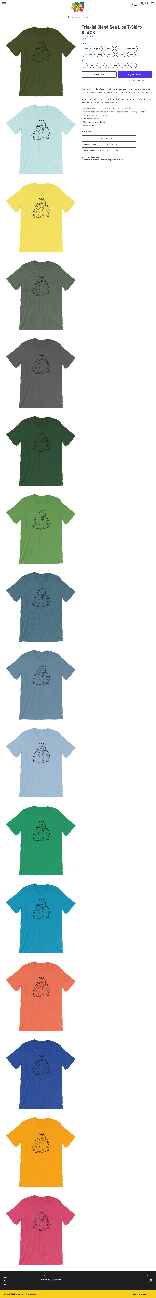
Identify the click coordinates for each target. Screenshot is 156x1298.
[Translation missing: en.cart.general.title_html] (152, 3)
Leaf (119, 48)
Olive (86, 48)
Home (6, 1277)
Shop (5, 1281)
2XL (115, 65)
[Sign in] (142, 3)
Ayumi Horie (20, 1294)
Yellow (121, 54)
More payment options (135, 80)
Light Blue (88, 54)
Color (84, 43)
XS (133, 65)
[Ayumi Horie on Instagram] (150, 1282)
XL (107, 65)
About (6, 1284)
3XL (124, 65)
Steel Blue (131, 48)
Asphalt (97, 48)
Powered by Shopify (32, 1294)
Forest (108, 48)
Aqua (110, 54)
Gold (131, 54)
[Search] (147, 3)
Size (84, 60)
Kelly (100, 54)
